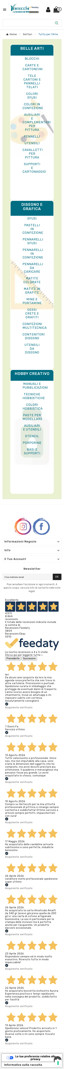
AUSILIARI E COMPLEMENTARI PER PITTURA (37, 122)
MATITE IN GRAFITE (32, 290)
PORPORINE (32, 443)
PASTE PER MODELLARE (32, 417)
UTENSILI (32, 143)
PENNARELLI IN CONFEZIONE (33, 253)
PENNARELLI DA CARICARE (33, 268)
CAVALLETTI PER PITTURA (33, 153)
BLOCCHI (32, 59)
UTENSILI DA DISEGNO (32, 348)
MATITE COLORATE (32, 280)
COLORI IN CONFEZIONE (33, 106)
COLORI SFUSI (32, 95)
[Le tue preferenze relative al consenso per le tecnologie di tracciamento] (58, 1063)
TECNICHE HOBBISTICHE (34, 396)
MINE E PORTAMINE (32, 301)
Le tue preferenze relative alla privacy (35, 1058)
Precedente (13, 658)
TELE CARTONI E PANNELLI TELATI (32, 81)
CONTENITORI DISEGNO (34, 336)
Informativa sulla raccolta (23, 1064)
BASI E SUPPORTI (32, 451)
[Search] (56, 23)
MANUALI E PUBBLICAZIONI (35, 385)
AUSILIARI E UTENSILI (32, 427)
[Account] (48, 10)
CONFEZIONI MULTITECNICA (35, 326)
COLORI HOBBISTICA (33, 406)
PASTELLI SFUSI (32, 216)
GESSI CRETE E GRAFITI (32, 313)
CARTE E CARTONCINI (33, 67)
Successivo (29, 658)
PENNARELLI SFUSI (33, 241)
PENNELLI (32, 136)
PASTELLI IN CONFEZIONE (33, 229)
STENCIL (32, 436)
